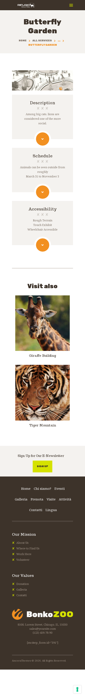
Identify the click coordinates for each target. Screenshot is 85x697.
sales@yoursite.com (42, 629)
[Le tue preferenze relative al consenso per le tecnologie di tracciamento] (77, 689)
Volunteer (22, 560)
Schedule (43, 156)
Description (42, 103)
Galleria (21, 589)
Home (23, 40)
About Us (22, 543)
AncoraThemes (21, 660)
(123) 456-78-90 (42, 633)
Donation (22, 584)
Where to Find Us (27, 548)
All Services (42, 40)
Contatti (21, 595)
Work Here (23, 554)
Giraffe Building (42, 356)
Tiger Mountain (42, 425)
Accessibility (42, 209)
